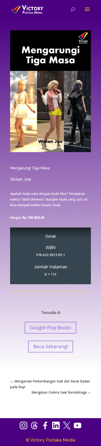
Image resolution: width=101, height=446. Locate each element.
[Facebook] (46, 428)
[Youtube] (77, 428)
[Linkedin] (57, 428)
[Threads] (36, 428)
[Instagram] (25, 428)
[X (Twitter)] (68, 428)
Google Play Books (50, 327)
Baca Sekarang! (50, 346)
